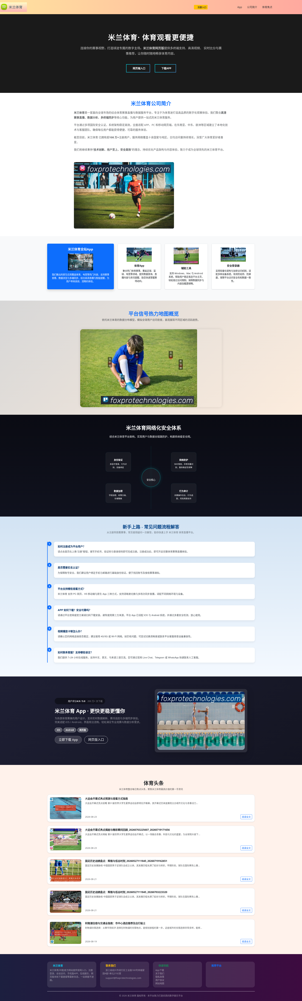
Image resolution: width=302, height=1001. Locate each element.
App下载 (159, 970)
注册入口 (202, 7)
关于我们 (159, 973)
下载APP (166, 68)
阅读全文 (246, 816)
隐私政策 (159, 976)
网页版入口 (96, 740)
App (239, 7)
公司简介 (252, 7)
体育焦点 (267, 7)
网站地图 (159, 983)
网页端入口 (139, 68)
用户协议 (159, 979)
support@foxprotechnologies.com (123, 977)
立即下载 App (68, 740)
